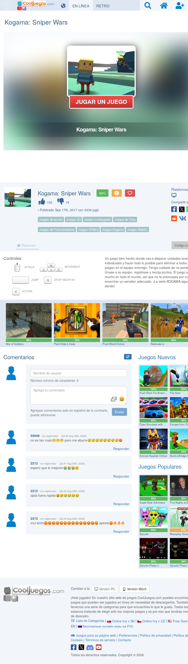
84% (102, 193)
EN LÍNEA (82, 6)
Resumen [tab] (28, 245)
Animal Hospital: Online (153, 456)
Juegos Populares (160, 466)
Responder (121, 448)
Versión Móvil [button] (136, 589)
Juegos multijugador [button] (97, 219)
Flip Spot (175, 393)
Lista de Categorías (90, 620)
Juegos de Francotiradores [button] (57, 229)
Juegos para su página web (96, 635)
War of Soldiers (15, 344)
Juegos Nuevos (157, 357)
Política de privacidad (155, 635)
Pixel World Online (113, 344)
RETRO (104, 6)
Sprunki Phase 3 (149, 565)
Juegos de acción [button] (51, 219)
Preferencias (128, 635)
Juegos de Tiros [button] (125, 219)
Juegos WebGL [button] (137, 229)
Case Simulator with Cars (154, 424)
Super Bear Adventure (152, 502)
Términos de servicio (100, 640)
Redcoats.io (157, 344)
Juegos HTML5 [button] (88, 229)
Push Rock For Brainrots (154, 393)
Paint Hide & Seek (64, 344)
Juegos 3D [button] (73, 219)
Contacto (124, 640)
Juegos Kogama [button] (113, 229)
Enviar (119, 412)
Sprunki (144, 534)
